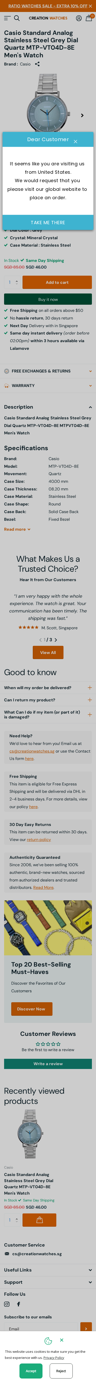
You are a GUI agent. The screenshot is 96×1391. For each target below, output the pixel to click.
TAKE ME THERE (48, 222)
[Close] (74, 1340)
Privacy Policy (54, 1357)
